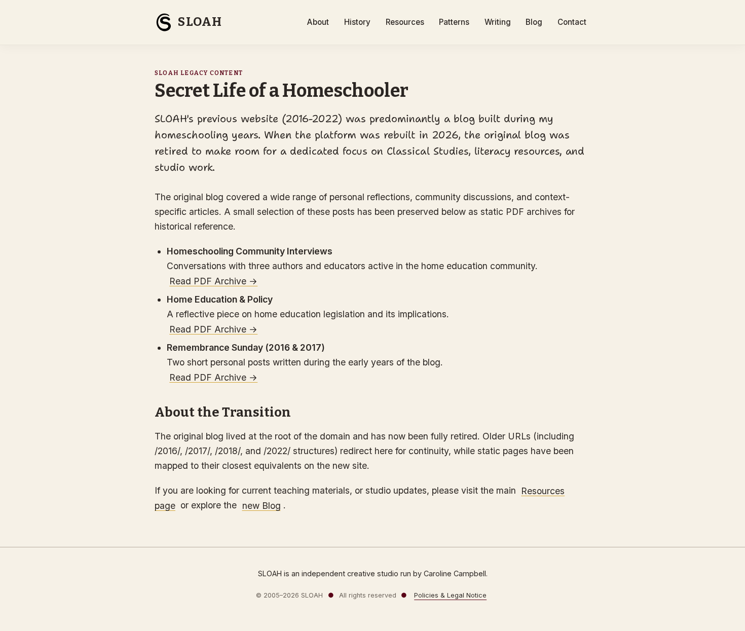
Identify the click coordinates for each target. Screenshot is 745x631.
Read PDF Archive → (213, 280)
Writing (498, 22)
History (357, 22)
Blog (534, 22)
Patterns (454, 22)
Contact (571, 22)
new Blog (261, 505)
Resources (405, 22)
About (318, 22)
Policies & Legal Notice (450, 595)
